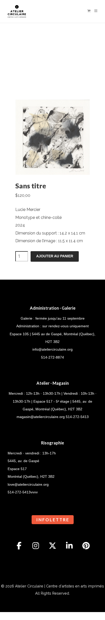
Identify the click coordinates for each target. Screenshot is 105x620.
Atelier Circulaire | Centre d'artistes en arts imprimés (59, 586)
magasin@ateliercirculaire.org (41, 417)
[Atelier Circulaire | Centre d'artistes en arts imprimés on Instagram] (35, 546)
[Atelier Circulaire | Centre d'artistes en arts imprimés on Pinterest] (86, 546)
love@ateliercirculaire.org (28, 484)
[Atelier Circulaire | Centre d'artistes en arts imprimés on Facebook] (19, 546)
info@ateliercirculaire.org (52, 349)
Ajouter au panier (54, 256)
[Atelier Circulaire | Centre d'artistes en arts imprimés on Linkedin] (69, 546)
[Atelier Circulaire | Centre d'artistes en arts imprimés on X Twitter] (52, 546)
